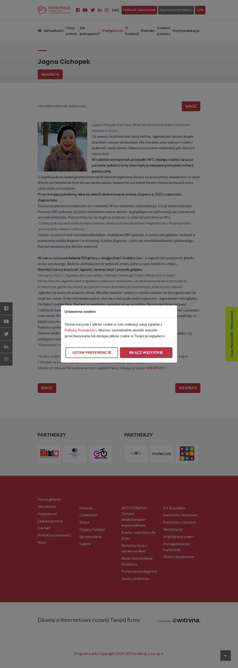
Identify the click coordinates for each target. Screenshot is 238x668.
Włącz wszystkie (146, 353)
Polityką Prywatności (80, 330)
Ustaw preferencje (91, 353)
